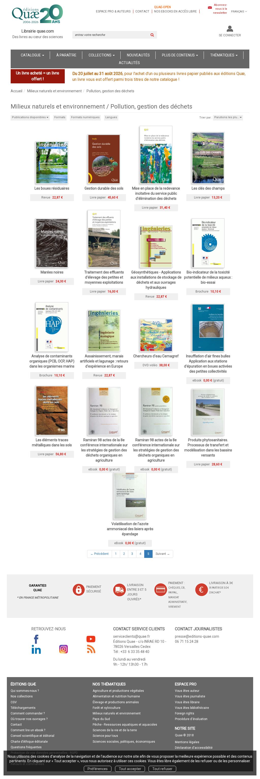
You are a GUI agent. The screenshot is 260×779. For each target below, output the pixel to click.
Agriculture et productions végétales (118, 691)
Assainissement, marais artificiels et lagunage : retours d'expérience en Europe (104, 361)
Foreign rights (184, 713)
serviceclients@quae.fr (131, 636)
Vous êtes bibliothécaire (192, 708)
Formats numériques (85, 117)
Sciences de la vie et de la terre (115, 730)
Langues (111, 117)
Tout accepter (130, 769)
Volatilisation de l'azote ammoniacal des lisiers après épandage (130, 529)
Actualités (129, 63)
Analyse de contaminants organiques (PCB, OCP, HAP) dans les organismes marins (51, 361)
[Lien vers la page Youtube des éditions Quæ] (91, 639)
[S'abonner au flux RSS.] (91, 649)
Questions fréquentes (26, 747)
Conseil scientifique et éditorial (32, 736)
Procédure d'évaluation (191, 719)
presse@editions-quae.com (197, 636)
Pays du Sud (101, 719)
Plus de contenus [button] (179, 55)
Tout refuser (162, 769)
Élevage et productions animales (116, 702)
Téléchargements (23, 708)
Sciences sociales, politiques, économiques (124, 741)
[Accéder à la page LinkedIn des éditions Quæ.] (36, 649)
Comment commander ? (28, 713)
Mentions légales (187, 742)
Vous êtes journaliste (190, 696)
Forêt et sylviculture (106, 708)
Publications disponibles (29, 117)
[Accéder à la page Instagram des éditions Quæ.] (64, 649)
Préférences (98, 769)
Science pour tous (105, 736)
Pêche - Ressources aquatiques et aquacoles (125, 724)
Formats (59, 117)
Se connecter (230, 35)
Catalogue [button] (31, 55)
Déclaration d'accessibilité (194, 748)
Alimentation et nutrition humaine (116, 696)
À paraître (66, 55)
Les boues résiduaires (52, 188)
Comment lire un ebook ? (28, 730)
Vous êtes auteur (187, 691)
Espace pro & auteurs (113, 11)
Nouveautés (138, 55)
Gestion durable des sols (104, 188)
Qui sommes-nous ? (25, 691)
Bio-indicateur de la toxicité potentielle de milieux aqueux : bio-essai (208, 277)
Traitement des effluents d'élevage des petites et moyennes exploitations (104, 277)
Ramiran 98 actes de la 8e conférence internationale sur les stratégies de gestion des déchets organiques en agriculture (104, 450)
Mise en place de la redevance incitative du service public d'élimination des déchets (156, 193)
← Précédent (99, 554)
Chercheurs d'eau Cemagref (156, 356)
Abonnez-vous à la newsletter (220, 8)
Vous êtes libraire (187, 702)
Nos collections (22, 696)
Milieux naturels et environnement (54, 91)
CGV (14, 702)
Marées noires (52, 272)
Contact (142, 11)
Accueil (16, 91)
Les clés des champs (208, 188)
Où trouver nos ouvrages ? (29, 719)
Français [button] (237, 11)
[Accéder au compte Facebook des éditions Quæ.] (36, 639)
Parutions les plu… (227, 117)
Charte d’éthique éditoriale (29, 741)
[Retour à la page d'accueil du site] (38, 14)
